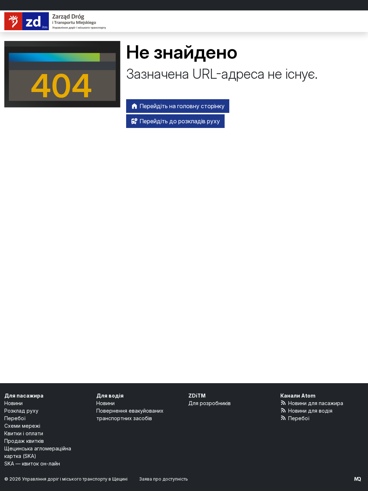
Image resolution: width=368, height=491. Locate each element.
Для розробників (209, 403)
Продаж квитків (24, 441)
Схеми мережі (22, 426)
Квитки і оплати (23, 433)
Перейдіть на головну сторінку (181, 106)
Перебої (15, 418)
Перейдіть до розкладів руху (179, 121)
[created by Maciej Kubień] (357, 479)
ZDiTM (197, 396)
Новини (13, 403)
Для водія (110, 396)
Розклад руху (21, 411)
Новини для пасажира (315, 403)
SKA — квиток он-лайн (32, 463)
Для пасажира (23, 396)
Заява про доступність (163, 479)
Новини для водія (310, 411)
